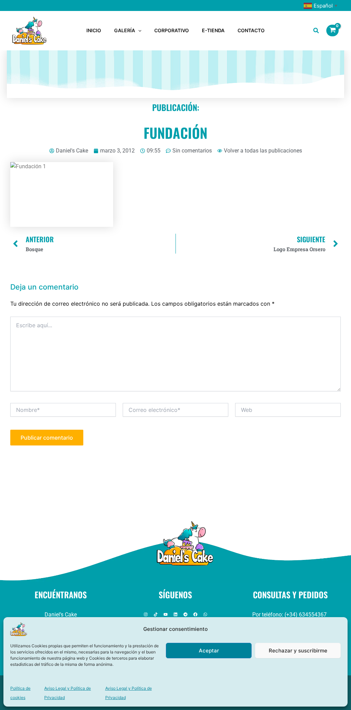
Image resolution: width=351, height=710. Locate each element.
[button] (138, 30)
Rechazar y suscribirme (298, 650)
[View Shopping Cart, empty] (332, 30)
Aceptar (209, 650)
